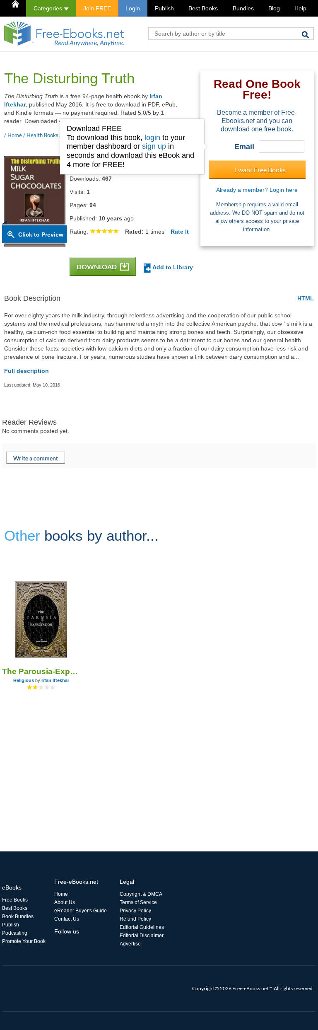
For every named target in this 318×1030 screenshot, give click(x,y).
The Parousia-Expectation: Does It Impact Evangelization (41, 671)
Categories (49, 8)
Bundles (243, 8)
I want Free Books (260, 170)
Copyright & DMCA (141, 894)
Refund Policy (135, 919)
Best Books (203, 8)
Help (300, 8)
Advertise (130, 944)
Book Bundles (18, 916)
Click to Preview (40, 234)
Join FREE (97, 8)
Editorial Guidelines (142, 927)
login (152, 137)
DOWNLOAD (97, 267)
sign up (154, 146)
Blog (274, 8)
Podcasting (14, 933)
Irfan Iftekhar (55, 680)
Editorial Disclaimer (142, 935)
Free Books (15, 900)
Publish (164, 8)
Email (244, 147)
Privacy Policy (135, 911)
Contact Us (66, 919)
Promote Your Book (24, 941)
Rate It (180, 231)
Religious (23, 680)
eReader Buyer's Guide (80, 911)
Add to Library (172, 267)
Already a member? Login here (257, 189)
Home (61, 894)
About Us (64, 902)
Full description (26, 371)
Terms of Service (138, 902)
